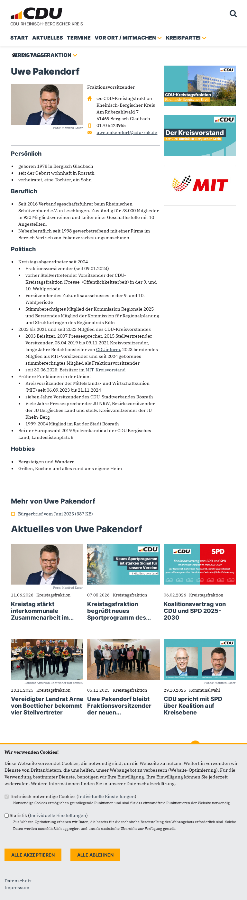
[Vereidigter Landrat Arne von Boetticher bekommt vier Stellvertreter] (47, 642)
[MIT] (200, 168)
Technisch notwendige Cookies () (73, 796)
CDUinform (108, 349)
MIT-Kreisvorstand (106, 370)
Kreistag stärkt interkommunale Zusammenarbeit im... (42, 611)
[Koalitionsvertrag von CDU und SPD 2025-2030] (200, 547)
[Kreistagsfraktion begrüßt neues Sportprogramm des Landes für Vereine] (123, 547)
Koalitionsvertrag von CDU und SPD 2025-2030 (195, 611)
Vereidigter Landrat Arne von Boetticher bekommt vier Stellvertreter (47, 705)
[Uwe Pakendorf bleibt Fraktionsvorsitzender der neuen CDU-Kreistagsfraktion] (123, 642)
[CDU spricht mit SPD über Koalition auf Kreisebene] (200, 642)
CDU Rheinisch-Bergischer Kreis (46, 23)
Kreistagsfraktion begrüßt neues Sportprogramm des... (119, 611)
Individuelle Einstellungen (106, 796)
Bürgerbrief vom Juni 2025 (52, 514)
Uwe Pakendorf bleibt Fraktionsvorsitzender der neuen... (119, 705)
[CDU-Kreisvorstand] (200, 118)
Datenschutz (18, 881)
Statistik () (49, 815)
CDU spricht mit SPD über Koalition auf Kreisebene (193, 705)
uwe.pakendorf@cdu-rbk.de (126, 132)
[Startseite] (37, 8)
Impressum (17, 887)
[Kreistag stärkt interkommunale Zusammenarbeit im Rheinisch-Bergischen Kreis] (47, 547)
